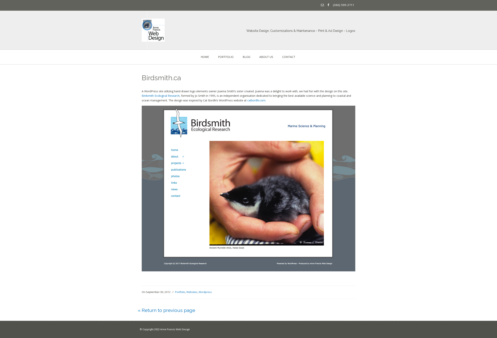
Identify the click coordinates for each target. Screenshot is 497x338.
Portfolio (180, 292)
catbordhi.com (256, 100)
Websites (191, 292)
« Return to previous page (166, 310)
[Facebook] (329, 5)
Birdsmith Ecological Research (161, 96)
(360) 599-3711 (343, 5)
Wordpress (205, 292)
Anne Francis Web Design (153, 30)
